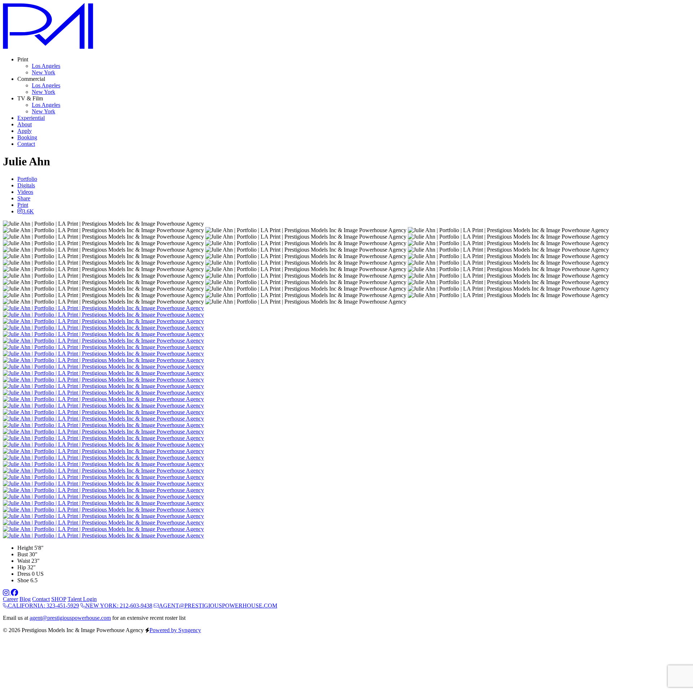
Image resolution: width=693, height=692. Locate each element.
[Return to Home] (48, 47)
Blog (25, 599)
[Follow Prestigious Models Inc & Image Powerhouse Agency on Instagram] (7, 592)
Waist (23, 561)
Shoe (23, 580)
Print (22, 205)
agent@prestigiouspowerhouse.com (70, 618)
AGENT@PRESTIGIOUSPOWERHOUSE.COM (218, 605)
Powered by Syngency (175, 630)
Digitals (26, 185)
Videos (25, 192)
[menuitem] (46, 66)
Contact (41, 599)
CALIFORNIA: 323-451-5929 (43, 605)
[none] (22, 59)
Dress (23, 574)
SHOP (58, 599)
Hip (21, 567)
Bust (22, 554)
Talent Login (82, 599)
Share (23, 198)
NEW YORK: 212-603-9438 (119, 605)
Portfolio (27, 179)
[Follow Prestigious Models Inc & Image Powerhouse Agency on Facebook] (14, 592)
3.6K (28, 211)
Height (25, 548)
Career (10, 599)
